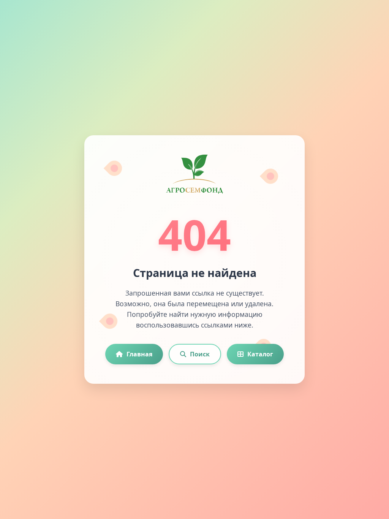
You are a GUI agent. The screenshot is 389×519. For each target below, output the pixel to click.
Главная (139, 354)
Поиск (200, 354)
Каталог (260, 354)
